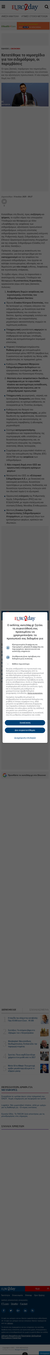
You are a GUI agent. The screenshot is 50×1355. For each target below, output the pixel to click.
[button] (25, 664)
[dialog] (25, 677)
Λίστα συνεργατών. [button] (35, 693)
